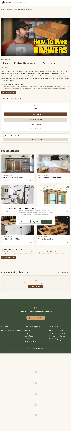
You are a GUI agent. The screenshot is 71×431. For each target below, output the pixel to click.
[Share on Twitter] (12, 98)
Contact (62, 336)
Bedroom (28, 339)
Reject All (36, 222)
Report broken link (37, 124)
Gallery (62, 333)
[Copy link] (20, 98)
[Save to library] (32, 156)
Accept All (47, 222)
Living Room (29, 336)
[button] (35, 37)
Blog (61, 330)
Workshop (28, 330)
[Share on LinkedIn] (16, 98)
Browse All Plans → (31, 341)
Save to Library (36, 114)
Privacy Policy (53, 339)
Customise (24, 222)
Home (3, 9)
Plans (8, 9)
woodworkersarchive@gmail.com (15, 330)
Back (7, 14)
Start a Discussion (62, 272)
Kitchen (13, 9)
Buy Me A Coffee (10, 92)
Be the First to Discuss (35, 286)
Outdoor (27, 333)
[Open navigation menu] (68, 2)
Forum (51, 333)
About (51, 330)
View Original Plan (37, 119)
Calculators (52, 336)
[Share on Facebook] (7, 98)
